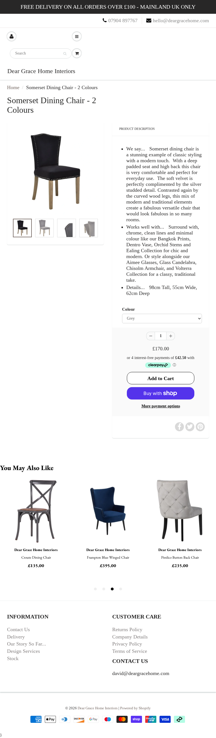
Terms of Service (129, 651)
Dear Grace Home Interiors (41, 71)
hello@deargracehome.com (181, 20)
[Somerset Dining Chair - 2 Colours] (55, 171)
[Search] (65, 53)
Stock (13, 658)
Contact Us (18, 629)
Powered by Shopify (135, 708)
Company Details (130, 637)
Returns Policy (127, 629)
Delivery (16, 637)
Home (13, 87)
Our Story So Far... (26, 644)
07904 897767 (123, 20)
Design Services (23, 651)
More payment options (160, 406)
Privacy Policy (127, 644)
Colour (128, 309)
